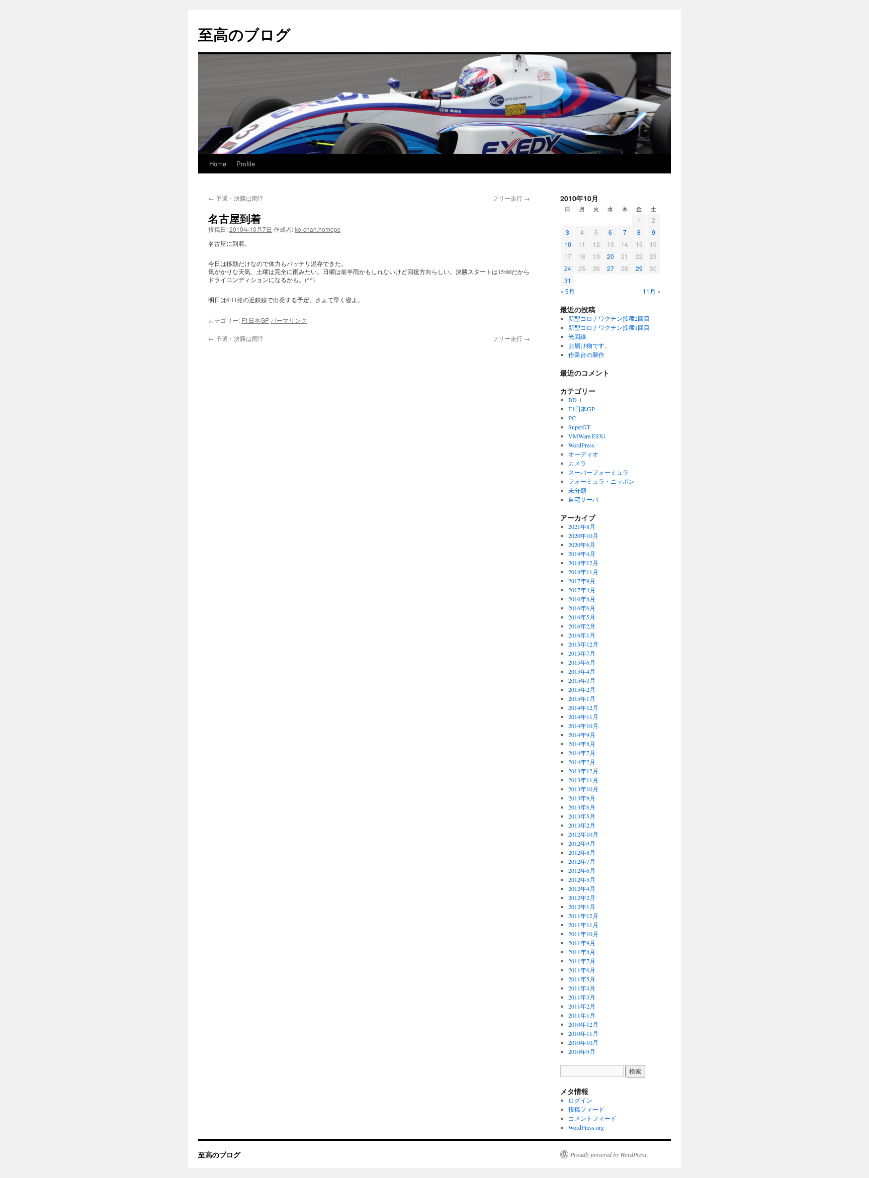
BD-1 (575, 400)
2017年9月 (581, 581)
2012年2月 (581, 897)
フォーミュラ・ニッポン (601, 481)
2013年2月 (581, 825)
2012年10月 (583, 834)
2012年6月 (581, 870)
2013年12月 (583, 771)
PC (572, 418)
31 (567, 280)
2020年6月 (581, 544)
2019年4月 (581, 554)
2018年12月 (583, 563)
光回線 (577, 336)
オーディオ (583, 454)
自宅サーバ (583, 499)
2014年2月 (581, 762)
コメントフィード (592, 1118)
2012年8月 (581, 852)
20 (610, 256)
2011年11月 (583, 925)
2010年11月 (583, 1033)
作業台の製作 (586, 354)
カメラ (577, 463)
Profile (245, 163)
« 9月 (567, 291)
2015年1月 (581, 698)
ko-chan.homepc (317, 229)
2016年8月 (581, 599)
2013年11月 (583, 780)
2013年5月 (581, 816)
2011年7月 (581, 961)
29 (639, 268)
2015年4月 (581, 671)
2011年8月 (581, 952)
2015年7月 (581, 653)
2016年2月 (581, 626)
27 (610, 268)
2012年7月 (581, 861)
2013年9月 (581, 798)
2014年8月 (581, 744)
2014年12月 (583, 707)
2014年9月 (581, 735)
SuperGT (579, 427)
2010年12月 (583, 1024)
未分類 (577, 490)
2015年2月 (581, 689)
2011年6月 (581, 970)
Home (217, 163)
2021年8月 (581, 526)
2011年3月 (581, 997)
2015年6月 (581, 662)
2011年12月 (583, 916)
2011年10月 (583, 934)
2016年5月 (581, 617)
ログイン (580, 1100)
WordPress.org (586, 1127)
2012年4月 (581, 888)
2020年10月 (583, 535)
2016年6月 (581, 608)
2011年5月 (581, 979)
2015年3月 (581, 680)
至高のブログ (244, 34)
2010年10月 (583, 1042)
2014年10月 (583, 725)
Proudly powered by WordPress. (609, 1154)
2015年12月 (583, 644)
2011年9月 (581, 943)
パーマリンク (289, 320)
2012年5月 (581, 879)
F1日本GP (255, 320)
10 (567, 244)
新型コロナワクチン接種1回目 (609, 327)
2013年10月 (583, 789)
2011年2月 (581, 1006)
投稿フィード (586, 1109)
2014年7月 (581, 753)
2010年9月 (581, 1051)
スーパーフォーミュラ (598, 472)
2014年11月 (583, 716)
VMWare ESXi (586, 436)
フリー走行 (511, 198)
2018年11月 (583, 572)
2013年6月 (581, 807)
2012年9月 (581, 843)
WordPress (581, 445)
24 (567, 268)
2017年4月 (581, 590)
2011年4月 (581, 988)
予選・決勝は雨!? (235, 198)
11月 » (652, 291)
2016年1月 (581, 635)
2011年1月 (581, 1015)
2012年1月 (581, 906)
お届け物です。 (589, 345)
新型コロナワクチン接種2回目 (609, 318)
